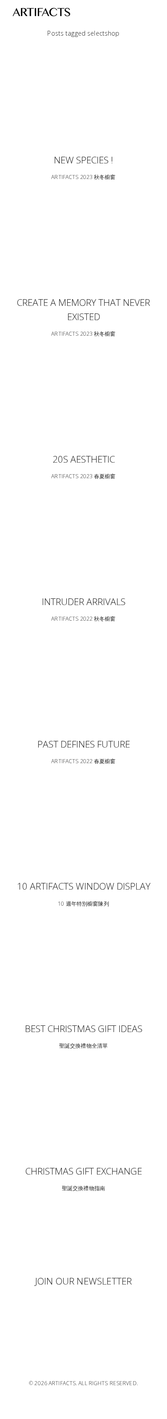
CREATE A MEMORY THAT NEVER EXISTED (83, 309)
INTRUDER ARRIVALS (84, 601)
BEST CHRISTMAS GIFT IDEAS (84, 1028)
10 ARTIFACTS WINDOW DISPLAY (84, 886)
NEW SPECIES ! (83, 160)
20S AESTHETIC (84, 459)
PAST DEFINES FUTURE (83, 744)
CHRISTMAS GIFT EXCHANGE (83, 1171)
